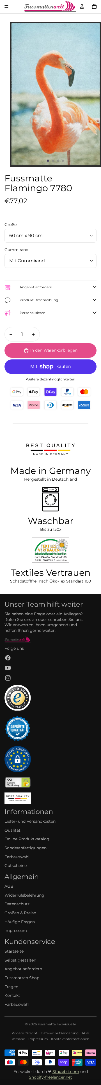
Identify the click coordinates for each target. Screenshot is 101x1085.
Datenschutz (16, 903)
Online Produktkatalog (26, 838)
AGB (8, 886)
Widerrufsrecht (24, 1033)
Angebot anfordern (23, 968)
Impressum (15, 930)
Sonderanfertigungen (25, 847)
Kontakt (12, 995)
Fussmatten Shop (21, 977)
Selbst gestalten (20, 960)
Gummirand (16, 249)
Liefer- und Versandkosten (30, 821)
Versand (18, 1039)
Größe (10, 224)
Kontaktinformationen (70, 1039)
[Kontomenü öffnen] (82, 6)
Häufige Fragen (19, 921)
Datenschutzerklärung (60, 1033)
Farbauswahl (16, 856)
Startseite (14, 951)
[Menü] (6, 6)
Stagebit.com (65, 1071)
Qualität (12, 830)
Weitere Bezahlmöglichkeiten (50, 379)
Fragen (11, 986)
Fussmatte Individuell (56, 1024)
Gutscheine (15, 865)
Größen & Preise (20, 912)
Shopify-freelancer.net (50, 1077)
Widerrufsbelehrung (24, 895)
